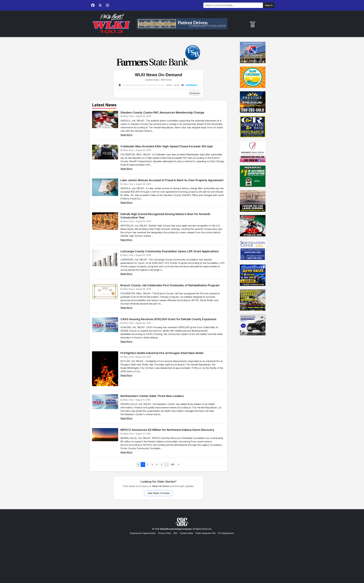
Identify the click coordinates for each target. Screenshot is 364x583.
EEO (175, 533)
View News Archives (158, 493)
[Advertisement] (182, 556)
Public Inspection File (206, 533)
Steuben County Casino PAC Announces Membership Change (162, 112)
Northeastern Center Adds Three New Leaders (152, 396)
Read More (126, 134)
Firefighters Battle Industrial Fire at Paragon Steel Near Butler (162, 353)
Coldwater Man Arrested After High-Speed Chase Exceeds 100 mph (166, 146)
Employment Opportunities (143, 533)
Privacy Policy (164, 533)
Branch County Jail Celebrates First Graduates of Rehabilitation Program (170, 285)
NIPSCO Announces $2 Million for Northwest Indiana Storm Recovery (167, 430)
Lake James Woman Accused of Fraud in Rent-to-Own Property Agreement (171, 180)
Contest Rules (186, 533)
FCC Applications (226, 533)
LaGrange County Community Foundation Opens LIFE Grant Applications (169, 251)
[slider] (144, 85)
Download (194, 93)
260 (172, 464)
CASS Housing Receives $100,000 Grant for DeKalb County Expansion (168, 319)
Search (269, 5)
